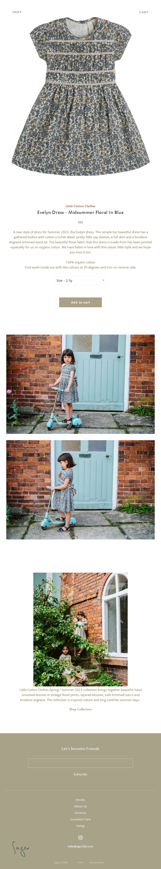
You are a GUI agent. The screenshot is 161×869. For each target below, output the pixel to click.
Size (59, 280)
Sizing (80, 826)
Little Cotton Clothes (80, 206)
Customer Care (80, 819)
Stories (80, 800)
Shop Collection (80, 709)
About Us (80, 806)
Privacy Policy (97, 862)
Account (80, 813)
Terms (80, 862)
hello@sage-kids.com (80, 846)
